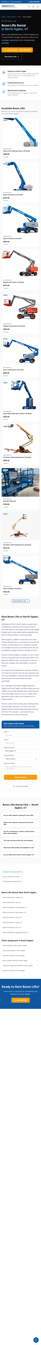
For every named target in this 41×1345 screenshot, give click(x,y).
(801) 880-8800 (34, 2)
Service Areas (11, 17)
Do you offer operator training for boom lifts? (19, 815)
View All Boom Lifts (19, 601)
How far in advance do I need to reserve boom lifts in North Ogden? (19, 832)
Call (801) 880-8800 (22, 786)
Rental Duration (9, 755)
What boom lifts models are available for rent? (19, 848)
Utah (19, 17)
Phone (6, 740)
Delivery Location (9, 747)
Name (6, 732)
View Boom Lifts (10, 57)
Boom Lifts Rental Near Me (13, 872)
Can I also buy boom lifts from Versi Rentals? (18, 840)
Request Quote (20, 777)
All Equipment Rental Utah (11, 881)
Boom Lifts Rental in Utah (11, 877)
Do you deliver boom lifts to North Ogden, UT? (19, 855)
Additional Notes (9, 763)
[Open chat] (36, 1340)
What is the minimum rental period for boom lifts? (18, 823)
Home (3, 17)
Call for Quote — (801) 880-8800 (18, 50)
